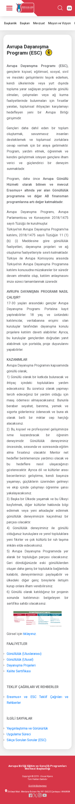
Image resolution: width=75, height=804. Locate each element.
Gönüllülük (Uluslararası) (24, 654)
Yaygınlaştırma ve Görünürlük (27, 728)
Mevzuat (39, 23)
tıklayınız (29, 634)
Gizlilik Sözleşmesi (37, 786)
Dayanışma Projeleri (21, 665)
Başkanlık (10, 23)
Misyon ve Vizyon (59, 23)
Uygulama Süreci (19, 734)
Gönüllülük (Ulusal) (20, 659)
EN (69, 8)
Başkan (25, 23)
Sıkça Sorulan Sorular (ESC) (26, 740)
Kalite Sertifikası (19, 671)
